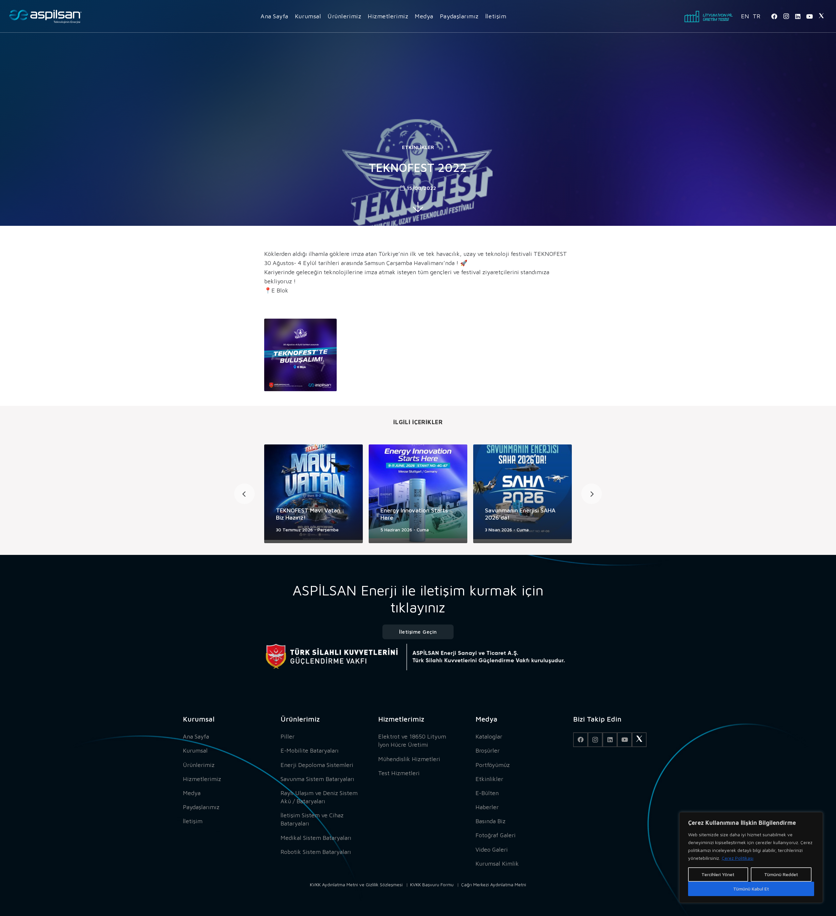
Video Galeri (491, 849)
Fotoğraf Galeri (495, 835)
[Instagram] (786, 16)
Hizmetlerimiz (202, 778)
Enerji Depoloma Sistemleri (317, 764)
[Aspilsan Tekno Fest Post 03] (300, 355)
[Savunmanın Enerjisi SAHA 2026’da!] (522, 493)
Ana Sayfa (196, 736)
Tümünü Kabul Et (751, 888)
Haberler (487, 807)
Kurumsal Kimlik (497, 863)
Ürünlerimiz (199, 764)
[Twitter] (821, 16)
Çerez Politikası (737, 858)
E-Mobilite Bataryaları (310, 750)
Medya (192, 793)
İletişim (192, 821)
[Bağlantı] (45, 16)
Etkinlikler (418, 147)
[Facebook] (774, 16)
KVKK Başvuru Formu (432, 884)
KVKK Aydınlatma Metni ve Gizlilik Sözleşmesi (356, 884)
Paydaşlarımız (201, 807)
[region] (751, 857)
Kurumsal (195, 750)
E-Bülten (487, 793)
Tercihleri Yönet (717, 874)
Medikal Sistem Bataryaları (316, 837)
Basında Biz (490, 821)
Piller (288, 736)
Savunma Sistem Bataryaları (317, 778)
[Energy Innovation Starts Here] (418, 493)
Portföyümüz (492, 764)
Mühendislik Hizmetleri (409, 759)
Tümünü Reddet (781, 874)
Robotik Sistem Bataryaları (316, 851)
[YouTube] (809, 16)
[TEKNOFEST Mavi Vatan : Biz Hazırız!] (313, 493)
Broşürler (487, 750)
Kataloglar (488, 736)
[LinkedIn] (798, 16)
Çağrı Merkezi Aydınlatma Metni (493, 884)
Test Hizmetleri (399, 773)
